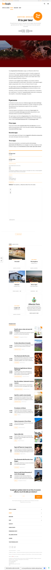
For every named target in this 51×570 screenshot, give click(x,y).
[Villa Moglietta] (34, 254)
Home (3, 0)
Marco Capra (34, 284)
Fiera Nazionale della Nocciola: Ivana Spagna (23, 460)
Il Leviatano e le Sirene (20, 408)
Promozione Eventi (13, 531)
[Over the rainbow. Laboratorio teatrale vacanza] (38, 384)
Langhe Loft (17, 308)
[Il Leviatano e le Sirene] (38, 410)
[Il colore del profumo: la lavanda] (38, 345)
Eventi (6, 0)
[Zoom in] (10, 189)
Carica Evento (12, 527)
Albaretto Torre (34, 304)
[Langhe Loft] (17, 300)
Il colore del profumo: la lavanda (22, 343)
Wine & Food (10, 0)
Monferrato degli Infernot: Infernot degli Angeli (23, 369)
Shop (20, 7)
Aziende (10, 538)
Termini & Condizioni (12, 550)
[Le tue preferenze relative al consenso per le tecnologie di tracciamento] (49, 568)
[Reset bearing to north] (10, 193)
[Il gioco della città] (38, 436)
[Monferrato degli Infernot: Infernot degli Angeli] (38, 371)
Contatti (11, 523)
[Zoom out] (10, 191)
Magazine (16, 7)
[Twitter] (1, 260)
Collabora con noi (13, 534)
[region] (25, 204)
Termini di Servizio (35, 554)
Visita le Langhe (5, 7)
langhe (6, 4)
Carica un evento (45, 0)
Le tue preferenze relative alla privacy (32, 568)
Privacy (18, 550)
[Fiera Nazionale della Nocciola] (38, 358)
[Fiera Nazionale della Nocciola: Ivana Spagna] (38, 462)
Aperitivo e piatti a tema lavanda (22, 395)
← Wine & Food (18, 234)
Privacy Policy (28, 554)
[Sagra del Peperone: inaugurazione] (38, 449)
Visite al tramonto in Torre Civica (22, 421)
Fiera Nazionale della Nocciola (21, 356)
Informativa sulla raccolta (12, 568)
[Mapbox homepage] (12, 219)
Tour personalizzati (13, 542)
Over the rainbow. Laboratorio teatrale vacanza (24, 382)
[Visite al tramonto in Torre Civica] (38, 423)
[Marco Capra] (34, 277)
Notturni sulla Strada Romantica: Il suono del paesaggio (23, 473)
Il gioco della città (18, 434)
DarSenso (17, 284)
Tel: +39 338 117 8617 (12, 179)
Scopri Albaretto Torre (34, 313)
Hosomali (16, 261)
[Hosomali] (17, 254)
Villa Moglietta (34, 261)
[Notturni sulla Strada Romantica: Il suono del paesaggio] (38, 475)
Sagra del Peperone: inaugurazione (23, 447)
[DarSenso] (17, 277)
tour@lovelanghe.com (12, 178)
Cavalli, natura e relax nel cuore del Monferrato (23, 330)
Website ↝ (10, 176)
